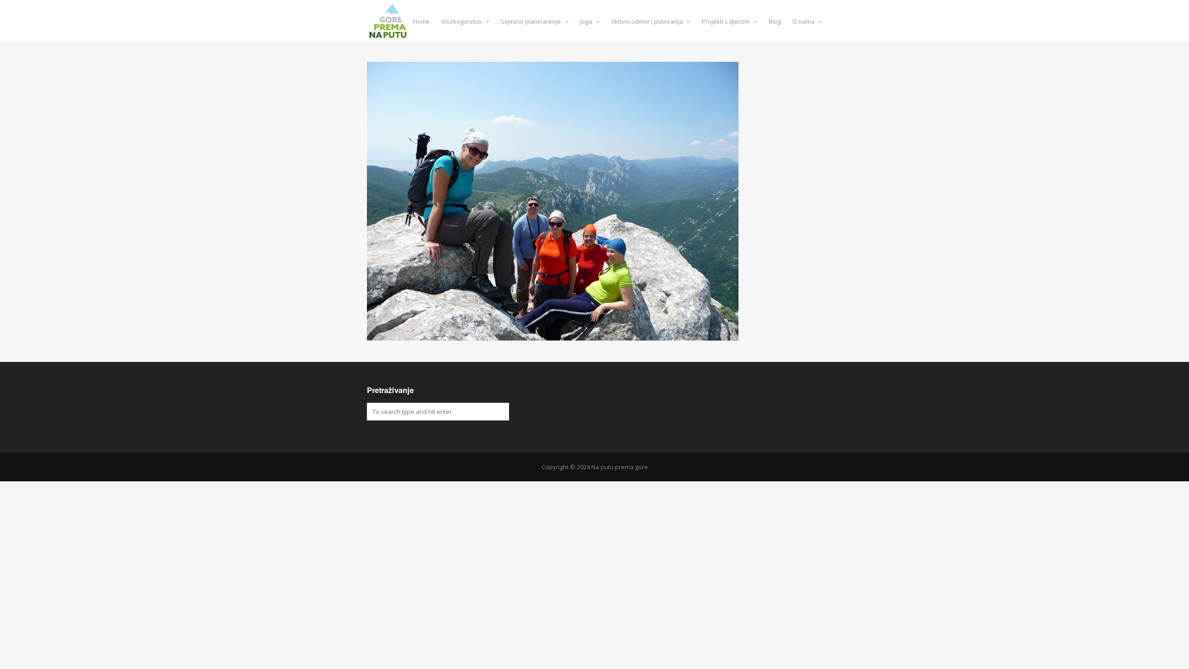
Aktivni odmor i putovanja (647, 21)
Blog (775, 21)
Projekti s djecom (726, 21)
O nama (804, 21)
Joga (587, 21)
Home (421, 21)
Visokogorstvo (462, 21)
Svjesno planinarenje (531, 21)
